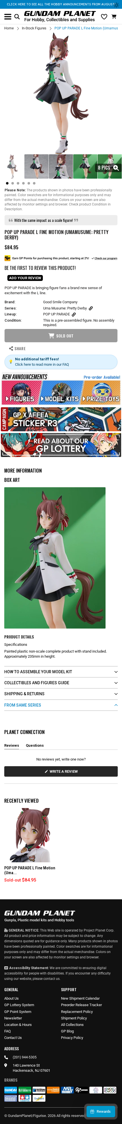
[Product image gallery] (61, 93)
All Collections (72, 1025)
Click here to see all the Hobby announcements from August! (61, 4)
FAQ (7, 1031)
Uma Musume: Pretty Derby (65, 308)
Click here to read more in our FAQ (42, 364)
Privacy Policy (72, 1038)
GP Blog (67, 1031)
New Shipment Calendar (80, 998)
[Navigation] (7, 17)
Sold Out (64, 336)
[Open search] (17, 17)
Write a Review (65, 773)
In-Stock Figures (34, 28)
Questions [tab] (35, 746)
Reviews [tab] (11, 746)
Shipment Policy (74, 1018)
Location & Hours (18, 1025)
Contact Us (13, 1038)
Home (9, 28)
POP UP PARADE (56, 314)
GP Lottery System (19, 1005)
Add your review (25, 278)
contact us (51, 979)
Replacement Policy (77, 1012)
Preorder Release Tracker (81, 1005)
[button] (115, 17)
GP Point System (17, 1012)
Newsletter (13, 1018)
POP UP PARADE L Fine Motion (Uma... (29, 870)
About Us (11, 998)
